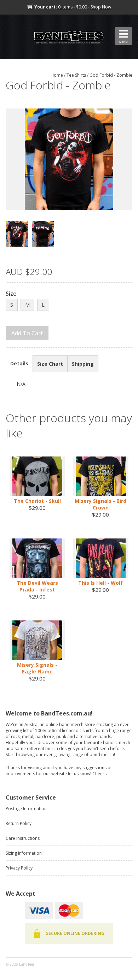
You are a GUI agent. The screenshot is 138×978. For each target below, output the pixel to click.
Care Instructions (23, 838)
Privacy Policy (19, 868)
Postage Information (26, 809)
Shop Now (101, 7)
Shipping (83, 363)
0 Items (65, 7)
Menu (123, 41)
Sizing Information (24, 853)
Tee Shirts (76, 75)
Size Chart (50, 363)
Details (19, 363)
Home (57, 75)
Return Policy (18, 823)
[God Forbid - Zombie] (69, 159)
